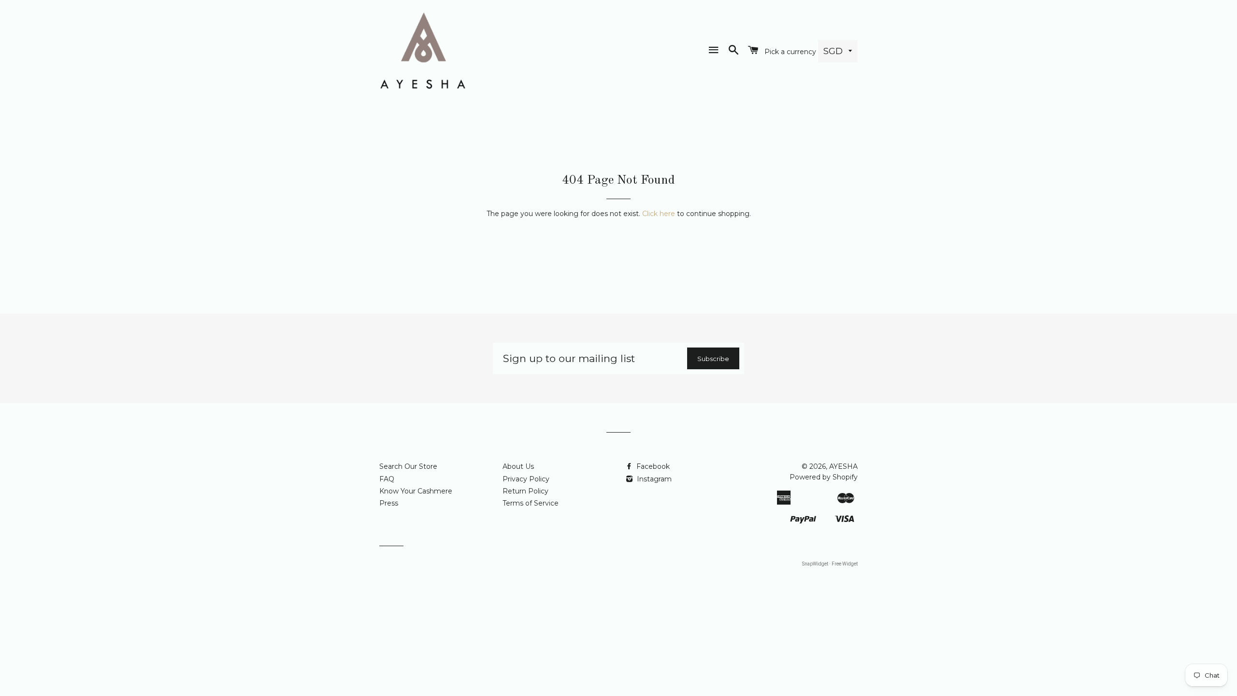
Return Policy (525, 491)
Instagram (653, 479)
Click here (658, 213)
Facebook (652, 466)
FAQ (386, 479)
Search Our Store (408, 466)
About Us (518, 466)
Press (388, 503)
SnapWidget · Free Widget (830, 563)
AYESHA (843, 466)
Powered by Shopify (824, 477)
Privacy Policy (526, 479)
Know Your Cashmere (415, 491)
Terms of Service (531, 503)
